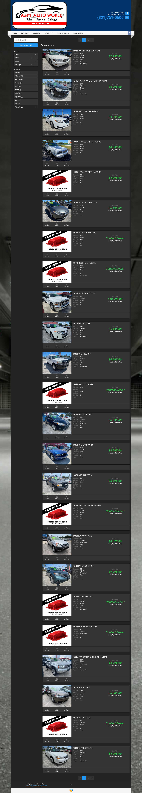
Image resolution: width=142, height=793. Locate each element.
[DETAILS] (47, 71)
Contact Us (29, 785)
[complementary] (136, 787)
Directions (44, 785)
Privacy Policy (36, 785)
